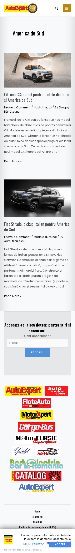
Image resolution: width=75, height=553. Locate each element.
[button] (57, 9)
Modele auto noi (45, 237)
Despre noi (37, 517)
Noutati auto (43, 107)
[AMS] (56, 391)
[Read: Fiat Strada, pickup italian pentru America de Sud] (37, 198)
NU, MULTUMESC (33, 544)
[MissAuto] (48, 451)
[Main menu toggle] (67, 8)
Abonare (37, 352)
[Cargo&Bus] (36, 427)
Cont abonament (37, 336)
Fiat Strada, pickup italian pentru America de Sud (37, 227)
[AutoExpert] (23, 391)
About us (37, 522)
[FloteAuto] (36, 403)
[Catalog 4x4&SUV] (36, 476)
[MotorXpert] (36, 415)
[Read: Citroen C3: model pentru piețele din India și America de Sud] (37, 70)
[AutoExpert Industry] (36, 488)
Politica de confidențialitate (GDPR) (37, 527)
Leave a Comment (17, 107)
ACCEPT (60, 544)
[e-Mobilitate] (36, 464)
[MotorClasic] (36, 439)
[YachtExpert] (22, 451)
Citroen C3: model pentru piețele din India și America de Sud (36, 97)
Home (37, 511)
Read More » (12, 161)
